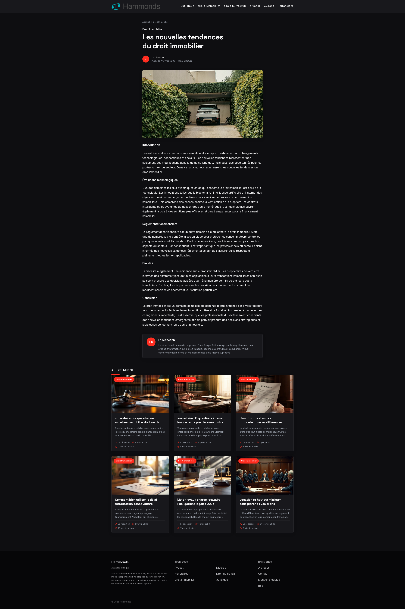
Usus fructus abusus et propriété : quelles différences (261, 420)
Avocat (269, 6)
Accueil (146, 22)
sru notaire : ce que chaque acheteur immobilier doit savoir (137, 420)
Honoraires (286, 6)
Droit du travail (235, 6)
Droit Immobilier (209, 6)
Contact (263, 573)
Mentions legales (269, 579)
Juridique (187, 6)
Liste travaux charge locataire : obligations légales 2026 (198, 502)
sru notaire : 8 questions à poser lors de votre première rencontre (200, 420)
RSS (260, 585)
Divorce (255, 6)
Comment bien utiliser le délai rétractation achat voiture (136, 502)
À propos (225, 352)
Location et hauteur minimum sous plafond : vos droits (260, 502)
